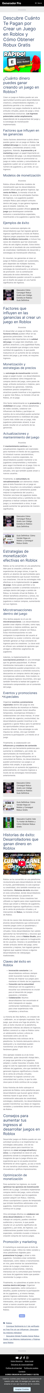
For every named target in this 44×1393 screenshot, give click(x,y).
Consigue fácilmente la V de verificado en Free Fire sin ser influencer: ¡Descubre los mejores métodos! (21, 1329)
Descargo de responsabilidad (22, 1365)
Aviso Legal (29, 1361)
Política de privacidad (14, 1368)
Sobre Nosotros (17, 1361)
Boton (22, 1316)
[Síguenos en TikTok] (21, 1358)
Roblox (9, 1323)
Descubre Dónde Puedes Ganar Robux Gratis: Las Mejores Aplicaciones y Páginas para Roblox (21, 1339)
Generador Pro (11, 3)
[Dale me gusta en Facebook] (24, 1358)
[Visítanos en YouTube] (18, 1358)
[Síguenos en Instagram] (27, 1358)
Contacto (22, 1371)
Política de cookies (31, 1368)
